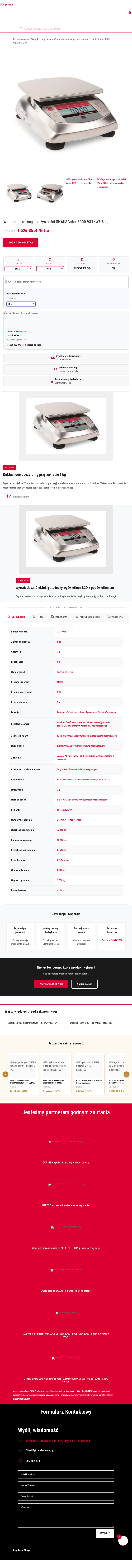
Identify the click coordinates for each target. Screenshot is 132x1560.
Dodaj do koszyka (21, 242)
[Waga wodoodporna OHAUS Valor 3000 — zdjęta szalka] (81, 193)
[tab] (16, 617)
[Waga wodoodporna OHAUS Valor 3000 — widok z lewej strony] (50, 193)
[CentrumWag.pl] (42, 11)
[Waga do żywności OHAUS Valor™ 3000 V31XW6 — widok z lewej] (19, 193)
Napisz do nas (84, 984)
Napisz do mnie (34, 344)
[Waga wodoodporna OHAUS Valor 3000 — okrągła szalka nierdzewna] (113, 193)
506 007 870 (116, 940)
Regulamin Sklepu (22, 1550)
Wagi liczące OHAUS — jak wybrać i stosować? (91, 1023)
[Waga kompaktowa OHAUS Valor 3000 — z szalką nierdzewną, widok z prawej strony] (66, 115)
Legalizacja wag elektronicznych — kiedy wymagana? (32, 1023)
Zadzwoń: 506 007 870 (51, 984)
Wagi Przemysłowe (41, 39)
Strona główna (21, 39)
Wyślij (105, 1533)
